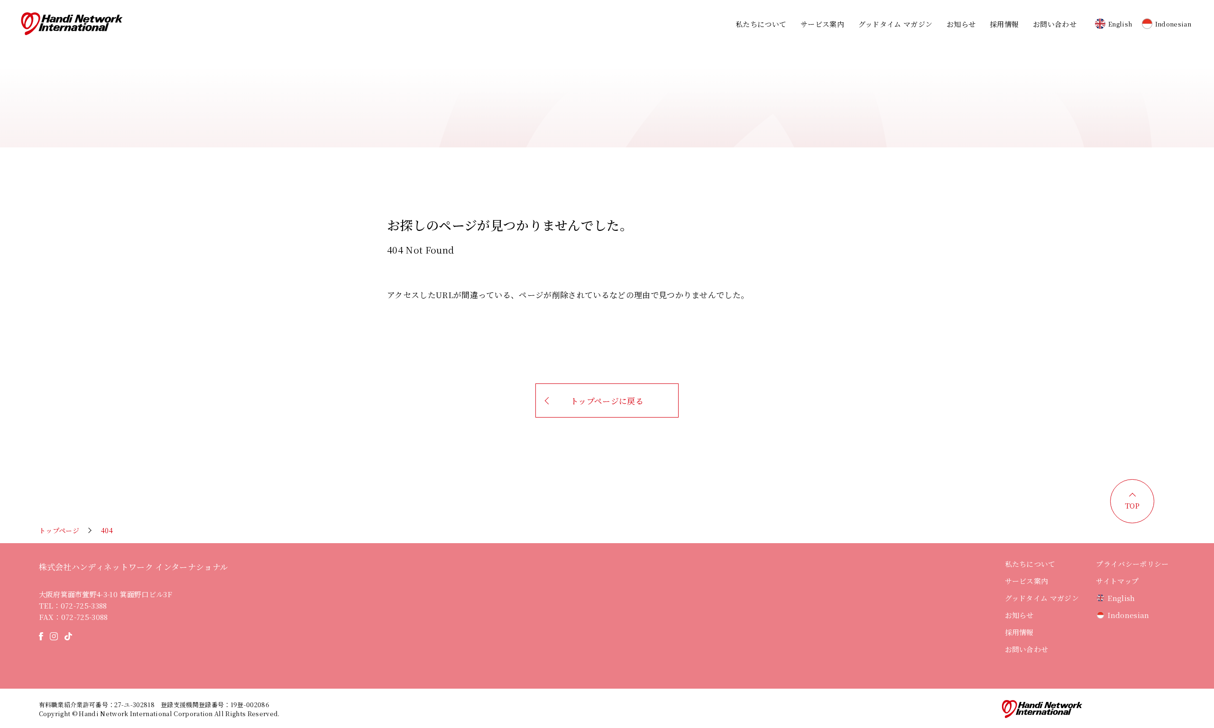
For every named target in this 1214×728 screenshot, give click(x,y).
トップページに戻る (607, 401)
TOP (1132, 505)
